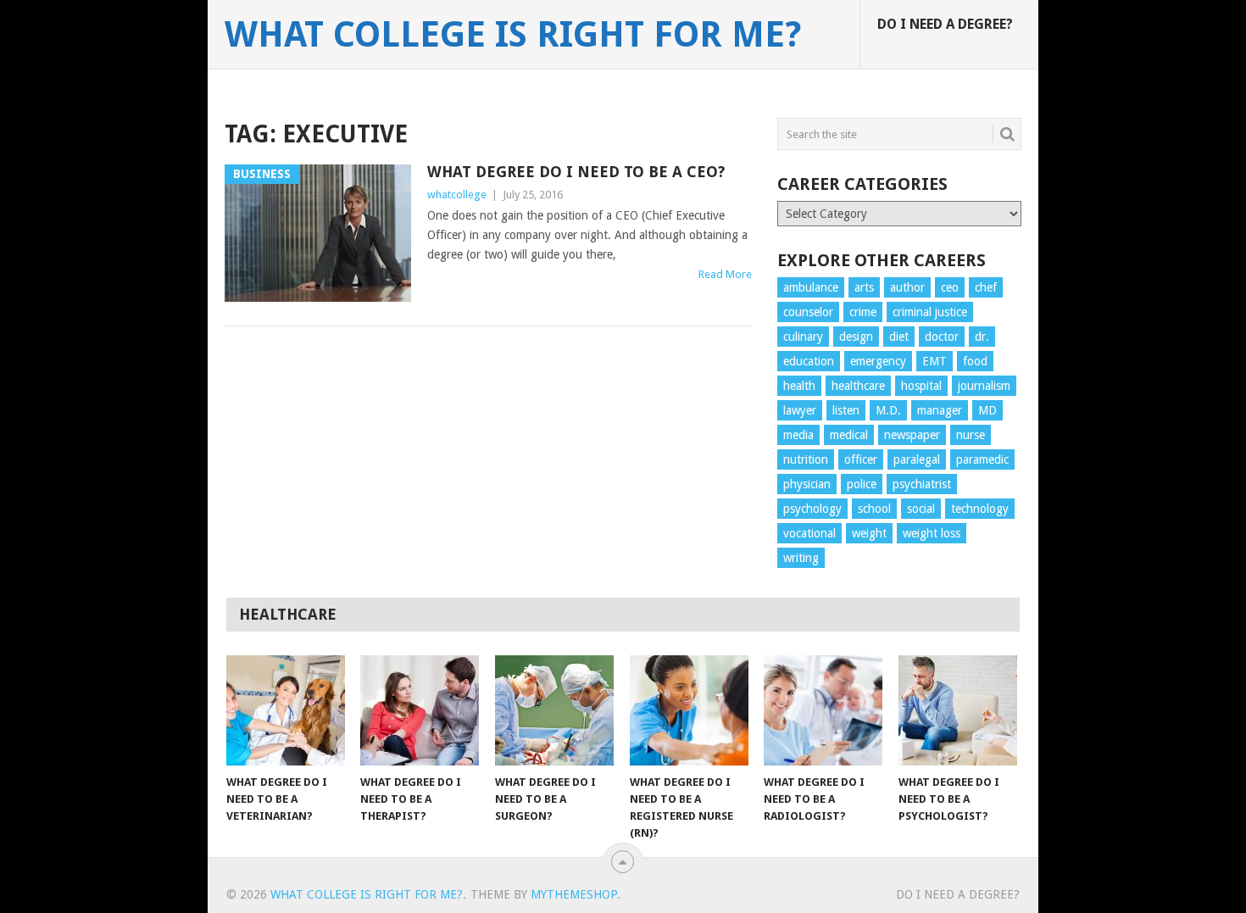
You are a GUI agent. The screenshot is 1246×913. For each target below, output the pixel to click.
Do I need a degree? (945, 24)
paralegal (916, 459)
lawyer (799, 410)
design (856, 336)
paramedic (982, 459)
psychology (812, 508)
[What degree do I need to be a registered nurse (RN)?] (689, 710)
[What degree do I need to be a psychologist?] (957, 710)
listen (845, 410)
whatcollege (457, 194)
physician (807, 484)
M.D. (888, 410)
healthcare (858, 385)
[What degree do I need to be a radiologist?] (823, 710)
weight (869, 533)
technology (980, 508)
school (874, 508)
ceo (950, 287)
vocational (809, 533)
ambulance (810, 287)
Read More (725, 274)
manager (939, 410)
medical (849, 435)
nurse (970, 435)
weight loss (931, 533)
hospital (921, 385)
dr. (982, 336)
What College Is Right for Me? (513, 35)
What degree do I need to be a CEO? (576, 172)
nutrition (805, 459)
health (799, 385)
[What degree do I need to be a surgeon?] (554, 710)
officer (860, 459)
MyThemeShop (574, 894)
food (975, 361)
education (808, 361)
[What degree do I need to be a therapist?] (419, 710)
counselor (808, 312)
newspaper (912, 435)
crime (862, 312)
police (861, 484)
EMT (934, 361)
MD (987, 410)
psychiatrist (922, 484)
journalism (984, 385)
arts (864, 287)
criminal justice (930, 312)
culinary (803, 336)
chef (986, 287)
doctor (942, 336)
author (907, 287)
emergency (878, 361)
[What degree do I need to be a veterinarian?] (285, 710)
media (798, 435)
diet (899, 336)
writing (801, 558)
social (921, 508)
